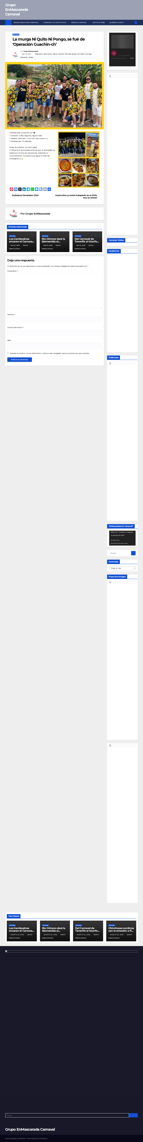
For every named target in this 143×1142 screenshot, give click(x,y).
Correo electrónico (15, 327)
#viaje (31, 57)
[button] (132, 22)
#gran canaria (58, 54)
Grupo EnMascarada (30, 51)
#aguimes (39, 54)
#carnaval (48, 54)
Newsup (34, 1138)
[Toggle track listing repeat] (121, 62)
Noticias (16, 34)
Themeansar (43, 1138)
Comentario (12, 271)
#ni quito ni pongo (84, 54)
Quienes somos (116, 22)
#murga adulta (70, 54)
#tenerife (24, 57)
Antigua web (99, 22)
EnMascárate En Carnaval (26, 22)
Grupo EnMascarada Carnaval (16, 9)
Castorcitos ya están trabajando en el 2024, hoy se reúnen (76, 196)
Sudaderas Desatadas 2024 (25, 195)
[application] (122, 538)
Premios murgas (79, 22)
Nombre (11, 314)
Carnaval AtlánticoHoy (55, 22)
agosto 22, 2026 (17, 934)
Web (9, 340)
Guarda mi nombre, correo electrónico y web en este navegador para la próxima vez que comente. (49, 353)
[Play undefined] (114, 53)
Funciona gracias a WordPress (15, 1138)
